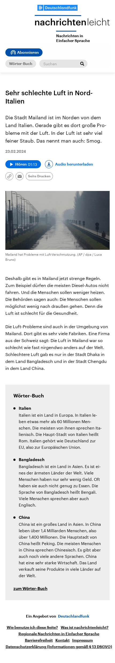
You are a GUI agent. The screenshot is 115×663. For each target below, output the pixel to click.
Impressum (82, 640)
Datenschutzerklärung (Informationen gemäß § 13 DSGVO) (59, 647)
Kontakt (62, 640)
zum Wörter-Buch (30, 589)
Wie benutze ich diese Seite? (32, 627)
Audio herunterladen (74, 164)
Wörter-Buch (20, 64)
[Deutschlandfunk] (57, 8)
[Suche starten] (82, 64)
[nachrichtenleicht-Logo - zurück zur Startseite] (72, 23)
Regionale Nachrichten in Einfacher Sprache (58, 634)
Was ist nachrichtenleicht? (85, 627)
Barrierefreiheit (39, 640)
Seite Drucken (39, 176)
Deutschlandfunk (73, 616)
